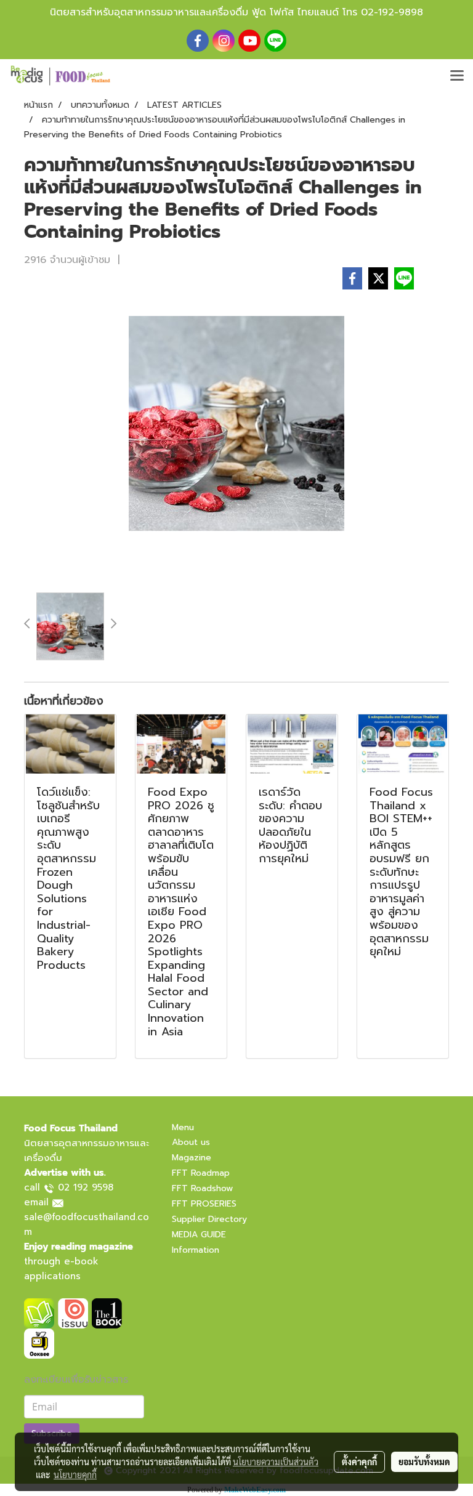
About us (191, 1142)
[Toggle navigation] (457, 76)
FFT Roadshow (202, 1188)
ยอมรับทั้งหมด (424, 1461)
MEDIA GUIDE (199, 1234)
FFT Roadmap (201, 1172)
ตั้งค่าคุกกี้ (359, 1461)
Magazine (191, 1157)
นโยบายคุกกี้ (75, 1474)
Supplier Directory (209, 1219)
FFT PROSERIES (204, 1203)
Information (195, 1249)
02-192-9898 (392, 12)
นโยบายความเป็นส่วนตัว (275, 1461)
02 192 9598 (85, 1187)
